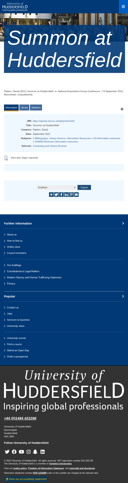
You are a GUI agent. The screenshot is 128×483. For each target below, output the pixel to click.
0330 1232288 (39, 473)
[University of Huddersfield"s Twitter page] (7, 451)
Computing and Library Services (50, 146)
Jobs (9, 313)
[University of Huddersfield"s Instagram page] (28, 451)
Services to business (18, 319)
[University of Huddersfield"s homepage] (64, 390)
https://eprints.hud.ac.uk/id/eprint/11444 (53, 121)
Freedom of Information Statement (46, 468)
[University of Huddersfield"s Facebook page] (14, 451)
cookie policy (20, 468)
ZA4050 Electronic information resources (56, 141)
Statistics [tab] (36, 107)
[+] (122, 109)
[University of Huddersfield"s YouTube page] (21, 451)
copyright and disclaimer (82, 468)
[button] (6, 158)
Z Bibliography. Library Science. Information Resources (62, 138)
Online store (13, 246)
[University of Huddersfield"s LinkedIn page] (42, 451)
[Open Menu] (123, 6)
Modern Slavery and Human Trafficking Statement (34, 277)
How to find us (14, 240)
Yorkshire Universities (60, 464)
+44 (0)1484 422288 (20, 418)
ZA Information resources (107, 138)
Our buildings (14, 265)
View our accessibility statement (27, 479)
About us (12, 234)
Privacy (11, 283)
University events (16, 338)
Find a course (14, 344)
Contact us (13, 307)
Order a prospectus (17, 356)
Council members (16, 253)
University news (15, 325)
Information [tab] (11, 107)
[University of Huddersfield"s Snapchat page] (36, 451)
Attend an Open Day (18, 350)
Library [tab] (24, 107)
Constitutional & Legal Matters (23, 271)
